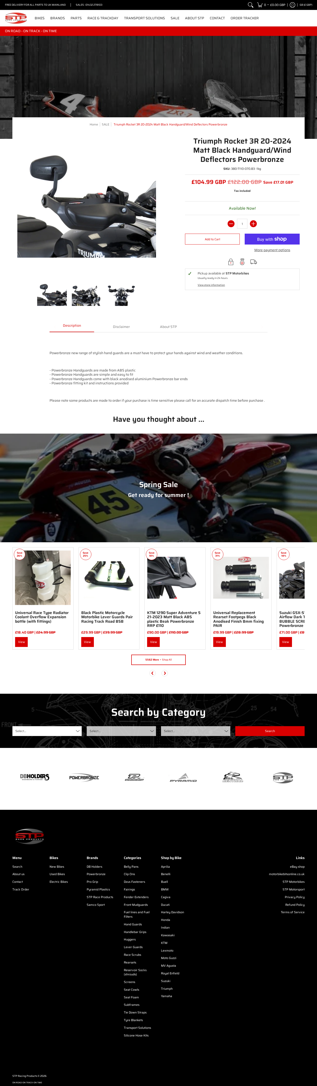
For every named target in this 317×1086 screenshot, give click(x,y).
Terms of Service (293, 912)
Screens (129, 982)
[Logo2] (233, 777)
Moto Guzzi (168, 958)
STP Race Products (100, 897)
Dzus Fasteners (134, 881)
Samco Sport (96, 904)
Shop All (158, 660)
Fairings (129, 889)
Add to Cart (212, 239)
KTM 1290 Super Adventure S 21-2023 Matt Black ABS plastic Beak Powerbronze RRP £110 (174, 619)
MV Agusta (168, 965)
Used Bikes (57, 874)
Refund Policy (295, 904)
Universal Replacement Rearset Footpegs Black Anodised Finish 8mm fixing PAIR (238, 619)
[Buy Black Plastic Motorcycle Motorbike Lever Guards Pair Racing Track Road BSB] (109, 578)
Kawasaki (168, 935)
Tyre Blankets (133, 1020)
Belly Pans (131, 866)
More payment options (272, 250)
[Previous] (152, 673)
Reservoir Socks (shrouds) (135, 972)
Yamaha (166, 996)
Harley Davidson (172, 912)
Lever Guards (133, 947)
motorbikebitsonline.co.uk (287, 874)
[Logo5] (282, 777)
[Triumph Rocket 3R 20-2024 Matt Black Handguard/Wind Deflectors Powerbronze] (52, 295)
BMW (165, 889)
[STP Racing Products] (16, 18)
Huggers (130, 939)
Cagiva (165, 897)
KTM (164, 942)
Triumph (167, 988)
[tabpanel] (158, 369)
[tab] (72, 327)
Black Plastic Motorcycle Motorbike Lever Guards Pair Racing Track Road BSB (107, 617)
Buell (164, 881)
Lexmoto (167, 950)
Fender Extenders (136, 897)
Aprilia (165, 866)
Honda (165, 919)
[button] (271, 5)
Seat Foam (131, 997)
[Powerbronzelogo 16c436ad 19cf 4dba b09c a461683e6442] (84, 777)
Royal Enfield (170, 973)
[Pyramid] (183, 777)
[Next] (164, 673)
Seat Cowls (131, 989)
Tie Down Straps (135, 1012)
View (21, 642)
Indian (165, 927)
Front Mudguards (136, 904)
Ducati (165, 904)
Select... (20, 731)
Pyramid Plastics (98, 889)
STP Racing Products (24, 1076)
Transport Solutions (137, 1027)
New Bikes (57, 866)
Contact (17, 881)
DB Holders (94, 866)
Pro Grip (92, 881)
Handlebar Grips (135, 932)
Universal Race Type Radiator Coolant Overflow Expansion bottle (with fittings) (42, 617)
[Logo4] (133, 777)
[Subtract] (231, 223)
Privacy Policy (295, 897)
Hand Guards (133, 924)
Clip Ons (129, 874)
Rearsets (130, 962)
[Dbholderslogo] (34, 777)
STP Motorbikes (294, 881)
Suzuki (165, 981)
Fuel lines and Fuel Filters (137, 914)
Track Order (20, 889)
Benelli (165, 874)
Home (94, 124)
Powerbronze (96, 874)
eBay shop (297, 866)
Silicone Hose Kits (136, 1035)
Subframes (131, 1004)
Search (17, 866)
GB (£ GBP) (306, 5)
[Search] (250, 5)
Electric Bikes (59, 881)
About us (18, 874)
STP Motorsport (294, 889)
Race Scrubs (132, 954)
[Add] (253, 223)
